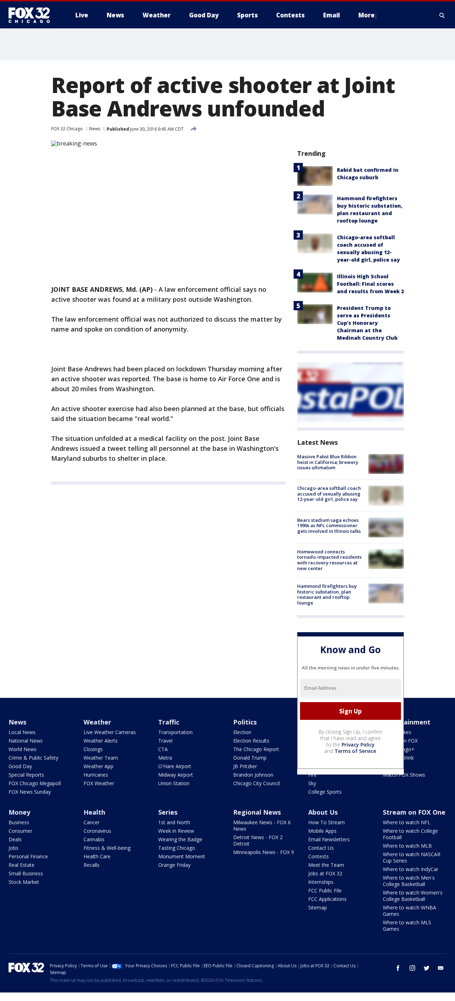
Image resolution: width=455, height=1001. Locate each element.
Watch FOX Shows (404, 774)
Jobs (13, 847)
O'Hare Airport (174, 766)
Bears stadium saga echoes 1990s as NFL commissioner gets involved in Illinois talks (329, 525)
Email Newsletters (329, 839)
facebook (398, 968)
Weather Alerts (101, 740)
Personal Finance (28, 856)
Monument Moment (181, 856)
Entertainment (406, 722)
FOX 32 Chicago (67, 129)
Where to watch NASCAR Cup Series (411, 857)
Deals (15, 839)
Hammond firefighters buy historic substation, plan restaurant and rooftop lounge (327, 594)
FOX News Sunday (30, 791)
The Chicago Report (256, 749)
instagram (412, 968)
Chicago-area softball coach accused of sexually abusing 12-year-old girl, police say (329, 493)
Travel (165, 740)
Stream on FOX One (414, 812)
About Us (323, 812)
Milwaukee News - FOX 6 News (262, 825)
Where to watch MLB (407, 845)
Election (242, 732)
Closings (93, 749)
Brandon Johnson (253, 774)
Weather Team (101, 757)
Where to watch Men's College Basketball (409, 880)
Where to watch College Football (410, 834)
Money (19, 812)
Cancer (92, 822)
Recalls (92, 864)
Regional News (257, 812)
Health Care (97, 856)
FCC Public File (325, 890)
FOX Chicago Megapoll (35, 783)
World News (23, 749)
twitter (426, 968)
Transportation (175, 732)
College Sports (325, 791)
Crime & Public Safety (33, 757)
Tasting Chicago (176, 847)
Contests (318, 856)
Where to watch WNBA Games (409, 910)
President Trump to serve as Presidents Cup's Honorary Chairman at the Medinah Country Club (367, 323)
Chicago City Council (256, 783)
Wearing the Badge (180, 839)
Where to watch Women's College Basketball (413, 895)
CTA (163, 749)
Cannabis (94, 839)
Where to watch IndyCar (410, 869)
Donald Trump (250, 757)
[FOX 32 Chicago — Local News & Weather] (32, 15)
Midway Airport (175, 774)
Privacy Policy (358, 744)
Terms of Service (355, 751)
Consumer (20, 830)
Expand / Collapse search (442, 15)
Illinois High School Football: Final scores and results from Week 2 (370, 284)
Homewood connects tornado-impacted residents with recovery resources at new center (329, 559)
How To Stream (326, 822)
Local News (22, 732)
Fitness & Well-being (107, 847)
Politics (245, 722)
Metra (165, 757)
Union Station (173, 783)
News (94, 129)
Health (94, 812)
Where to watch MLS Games (407, 925)
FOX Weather (99, 783)
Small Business (26, 873)
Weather (97, 722)
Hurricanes (96, 774)
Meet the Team (326, 864)
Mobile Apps (322, 830)
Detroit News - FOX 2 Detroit (258, 840)
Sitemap (317, 907)
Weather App (98, 766)
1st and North (174, 822)
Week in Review (176, 830)
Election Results (251, 740)
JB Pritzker (245, 766)
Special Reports (26, 774)
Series (167, 812)
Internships (320, 882)
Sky (312, 783)
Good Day (20, 766)
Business (19, 822)
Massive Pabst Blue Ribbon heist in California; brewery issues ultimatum (327, 462)
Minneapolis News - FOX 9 (263, 852)
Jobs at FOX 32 (325, 873)
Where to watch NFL (406, 822)
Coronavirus (97, 830)
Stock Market (24, 882)
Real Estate (21, 864)
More (366, 15)
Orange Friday (174, 864)
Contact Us (321, 847)
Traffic (168, 722)
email (440, 968)
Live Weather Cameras (110, 732)
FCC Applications (327, 899)
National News (26, 740)
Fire (312, 774)
